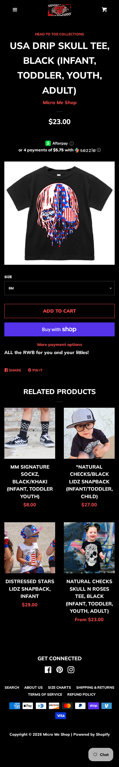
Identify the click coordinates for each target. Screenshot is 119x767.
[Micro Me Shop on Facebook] (48, 671)
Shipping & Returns (95, 687)
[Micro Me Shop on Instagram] (71, 671)
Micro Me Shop (60, 102)
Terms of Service (45, 694)
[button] (59, 150)
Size (8, 277)
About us (33, 687)
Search (12, 687)
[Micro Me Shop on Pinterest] (59, 671)
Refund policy (81, 694)
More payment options (59, 344)
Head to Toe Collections (59, 34)
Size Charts (59, 687)
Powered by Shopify (91, 734)
